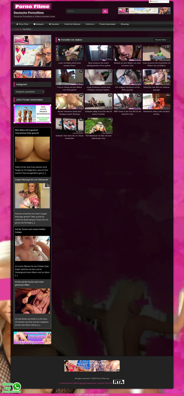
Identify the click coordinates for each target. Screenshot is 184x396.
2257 (111, 383)
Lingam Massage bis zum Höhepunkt (31, 180)
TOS (107, 383)
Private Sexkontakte (107, 24)
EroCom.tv (90, 24)
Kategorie (40, 24)
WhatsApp (125, 24)
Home (17, 29)
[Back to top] (176, 388)
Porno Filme (23, 24)
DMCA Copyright (80, 383)
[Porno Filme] (32, 6)
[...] (44, 173)
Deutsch (155, 1)
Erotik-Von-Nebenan (72, 24)
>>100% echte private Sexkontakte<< (92, 395)
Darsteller (55, 24)
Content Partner (66, 383)
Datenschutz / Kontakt (96, 383)
